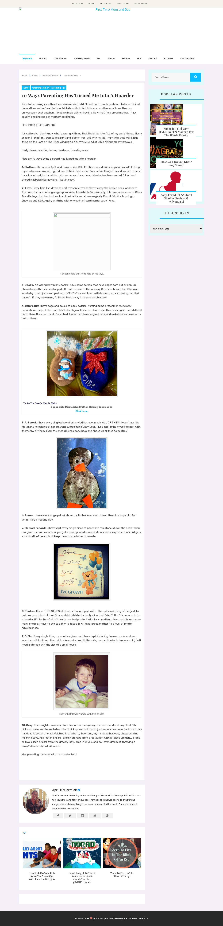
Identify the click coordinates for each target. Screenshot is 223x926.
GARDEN (152, 58)
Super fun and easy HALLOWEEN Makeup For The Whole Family (176, 132)
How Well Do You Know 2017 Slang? (176, 163)
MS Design (101, 918)
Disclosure (123, 3)
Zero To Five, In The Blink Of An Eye (122, 875)
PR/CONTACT (106, 3)
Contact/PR (187, 58)
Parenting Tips (58, 87)
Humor (26, 87)
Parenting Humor (40, 87)
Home (28, 58)
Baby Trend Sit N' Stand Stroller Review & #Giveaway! (176, 198)
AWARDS (92, 3)
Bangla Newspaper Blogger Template (128, 918)
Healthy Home (82, 58)
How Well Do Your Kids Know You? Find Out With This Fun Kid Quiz (42, 876)
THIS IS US (77, 3)
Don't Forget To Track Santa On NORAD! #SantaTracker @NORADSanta (82, 878)
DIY (139, 58)
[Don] (82, 853)
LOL (99, 58)
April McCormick (64, 790)
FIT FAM (168, 58)
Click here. (81, 411)
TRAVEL (126, 58)
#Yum (111, 58)
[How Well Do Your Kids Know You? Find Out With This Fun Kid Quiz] (42, 853)
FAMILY (43, 58)
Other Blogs (141, 3)
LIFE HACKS (60, 58)
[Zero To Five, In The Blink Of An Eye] (122, 853)
